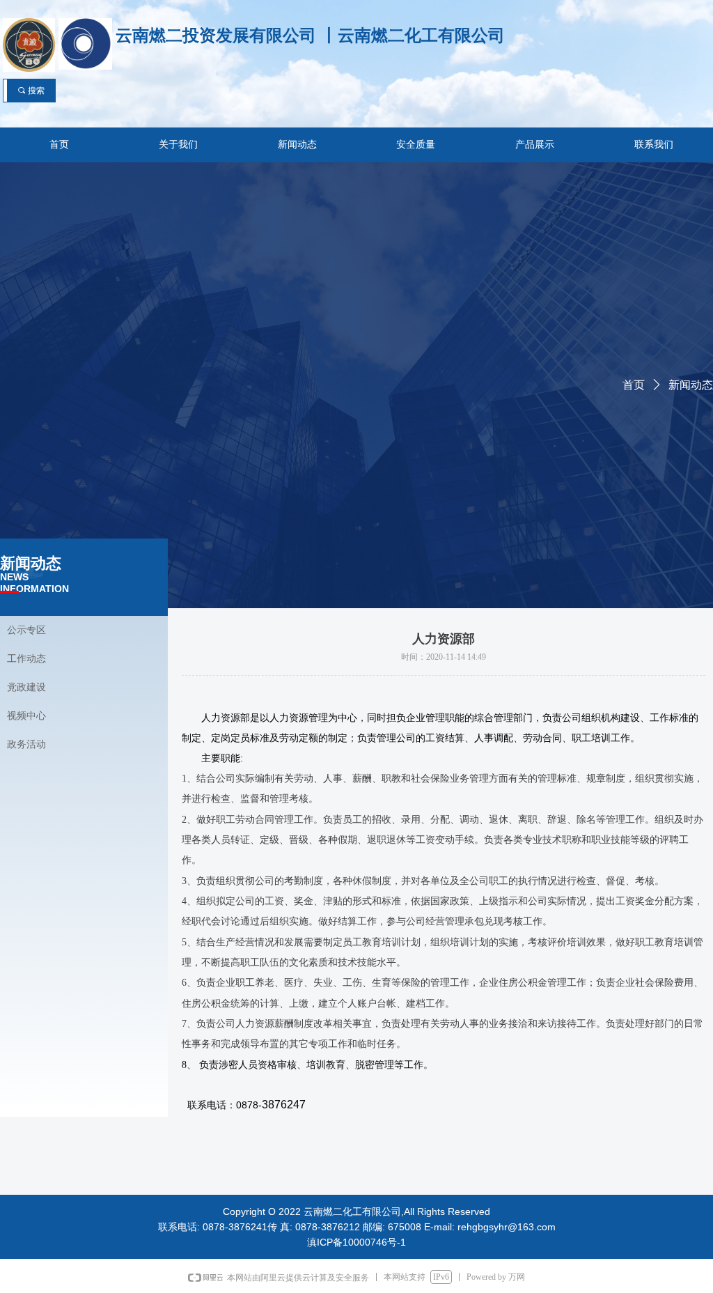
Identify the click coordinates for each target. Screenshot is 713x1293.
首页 (633, 385)
